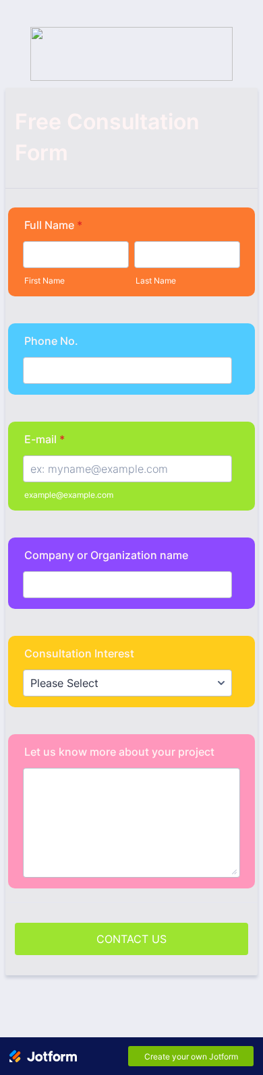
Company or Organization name (106, 555)
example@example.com (68, 495)
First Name (44, 280)
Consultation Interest (79, 653)
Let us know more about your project (119, 751)
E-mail (44, 439)
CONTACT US (131, 939)
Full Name (53, 225)
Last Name (156, 280)
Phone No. (51, 341)
